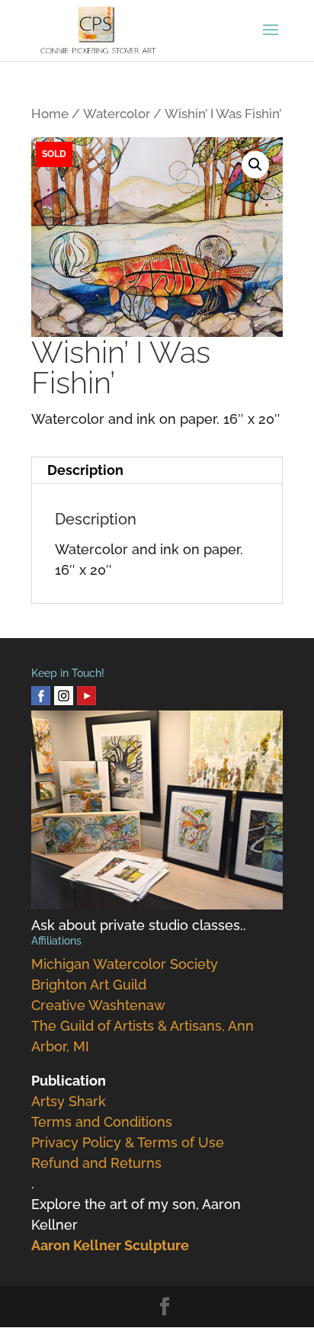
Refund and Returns (96, 1163)
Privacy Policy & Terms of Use (127, 1142)
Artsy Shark (68, 1101)
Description (85, 470)
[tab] (157, 470)
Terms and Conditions (101, 1122)
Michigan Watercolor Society (124, 964)
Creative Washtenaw (98, 1005)
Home (50, 113)
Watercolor (116, 113)
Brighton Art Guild (88, 985)
